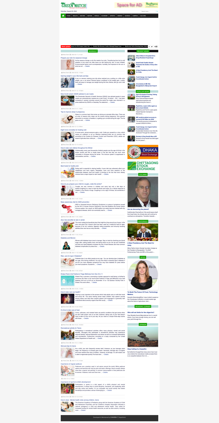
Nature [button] (82, 16)
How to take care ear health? (70, 292)
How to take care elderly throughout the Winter (76, 148)
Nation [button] (89, 16)
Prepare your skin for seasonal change (74, 58)
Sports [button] (112, 16)
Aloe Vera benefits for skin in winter (73, 220)
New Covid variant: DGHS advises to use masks (77, 94)
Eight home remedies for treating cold (73, 130)
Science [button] (127, 16)
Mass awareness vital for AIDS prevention (75, 202)
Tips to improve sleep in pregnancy (73, 112)
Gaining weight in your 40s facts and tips (74, 76)
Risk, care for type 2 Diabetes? (71, 256)
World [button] (96, 16)
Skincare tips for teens (68, 346)
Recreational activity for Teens (71, 328)
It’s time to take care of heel (70, 310)
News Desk (66, 54)
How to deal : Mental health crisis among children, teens (80, 400)
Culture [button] (143, 16)
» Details (87, 66)
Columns (143, 174)
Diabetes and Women (68, 238)
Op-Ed (142, 257)
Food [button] (68, 16)
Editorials (142, 221)
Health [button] (75, 16)
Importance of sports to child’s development (76, 382)
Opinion (143, 324)
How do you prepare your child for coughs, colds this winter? (81, 184)
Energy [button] (119, 16)
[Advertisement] (109, 31)
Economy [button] (104, 16)
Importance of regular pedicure (71, 364)
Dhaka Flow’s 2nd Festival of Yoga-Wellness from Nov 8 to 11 (82, 274)
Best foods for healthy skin (70, 166)
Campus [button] (135, 16)
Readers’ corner (142, 306)
